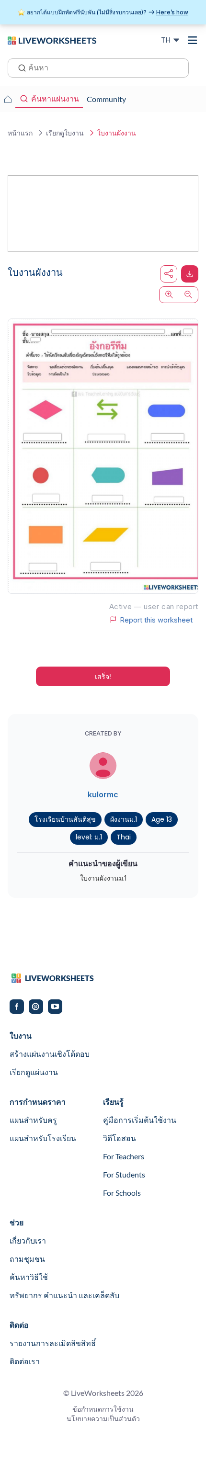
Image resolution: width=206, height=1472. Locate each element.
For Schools (122, 1192)
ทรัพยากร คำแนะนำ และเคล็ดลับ (64, 1295)
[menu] (192, 40)
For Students (124, 1174)
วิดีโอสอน (119, 1138)
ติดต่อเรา (25, 1361)
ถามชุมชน (27, 1258)
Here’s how (172, 12)
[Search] (19, 67)
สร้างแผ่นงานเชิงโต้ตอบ (50, 1053)
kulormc (103, 794)
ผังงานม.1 (123, 819)
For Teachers (123, 1156)
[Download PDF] (189, 274)
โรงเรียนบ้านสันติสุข (65, 819)
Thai (123, 837)
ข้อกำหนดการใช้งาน (103, 1409)
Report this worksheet (156, 619)
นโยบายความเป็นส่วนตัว (103, 1419)
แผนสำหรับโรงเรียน (43, 1138)
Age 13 (161, 819)
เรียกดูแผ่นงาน (34, 1071)
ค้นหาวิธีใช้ (29, 1276)
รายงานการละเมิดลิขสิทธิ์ (53, 1342)
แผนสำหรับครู (33, 1119)
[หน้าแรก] (52, 40)
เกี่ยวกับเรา (28, 1240)
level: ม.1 (89, 837)
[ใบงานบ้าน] (7, 99)
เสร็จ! (103, 676)
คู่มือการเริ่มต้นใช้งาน (139, 1119)
